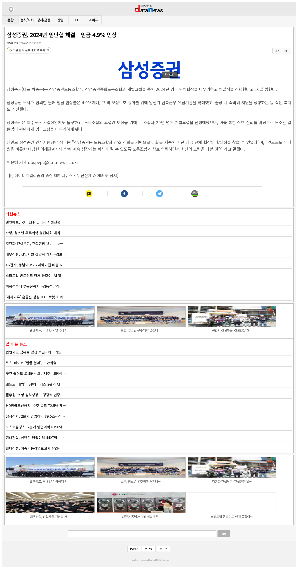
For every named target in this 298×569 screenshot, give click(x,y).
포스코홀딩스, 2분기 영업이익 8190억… (36, 426)
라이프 (93, 19)
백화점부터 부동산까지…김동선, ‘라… (34, 286)
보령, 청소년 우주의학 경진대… (141, 330)
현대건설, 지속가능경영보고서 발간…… (35, 448)
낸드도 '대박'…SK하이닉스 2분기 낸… (34, 384)
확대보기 (170, 74)
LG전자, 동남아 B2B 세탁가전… (140, 516)
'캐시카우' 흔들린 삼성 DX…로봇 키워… (36, 296)
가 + (277, 50)
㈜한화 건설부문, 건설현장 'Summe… (34, 243)
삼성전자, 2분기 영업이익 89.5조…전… (35, 416)
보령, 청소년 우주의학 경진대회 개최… (34, 232)
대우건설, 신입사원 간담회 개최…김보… (36, 254)
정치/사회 (27, 19)
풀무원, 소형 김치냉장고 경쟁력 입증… (34, 394)
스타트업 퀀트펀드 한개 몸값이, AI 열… (35, 275)
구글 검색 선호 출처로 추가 (29, 50)
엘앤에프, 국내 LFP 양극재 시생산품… (35, 222)
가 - (286, 50)
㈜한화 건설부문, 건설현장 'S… (232, 330)
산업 (60, 19)
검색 (223, 533)
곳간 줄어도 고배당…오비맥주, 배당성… (36, 373)
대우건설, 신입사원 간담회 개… (50, 516)
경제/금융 (43, 19)
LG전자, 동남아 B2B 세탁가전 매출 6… (35, 264)
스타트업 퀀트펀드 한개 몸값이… (232, 516)
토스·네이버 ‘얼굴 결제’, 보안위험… (33, 362)
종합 (10, 19)
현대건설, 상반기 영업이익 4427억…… (35, 437)
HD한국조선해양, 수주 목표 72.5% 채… (36, 405)
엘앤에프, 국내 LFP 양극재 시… (50, 330)
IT (76, 19)
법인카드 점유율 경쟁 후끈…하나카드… (35, 352)
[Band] (195, 193)
